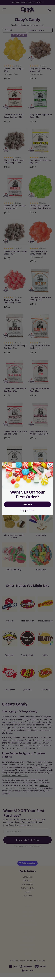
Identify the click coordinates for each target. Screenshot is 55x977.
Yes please (27, 504)
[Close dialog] (50, 464)
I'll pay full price (27, 510)
